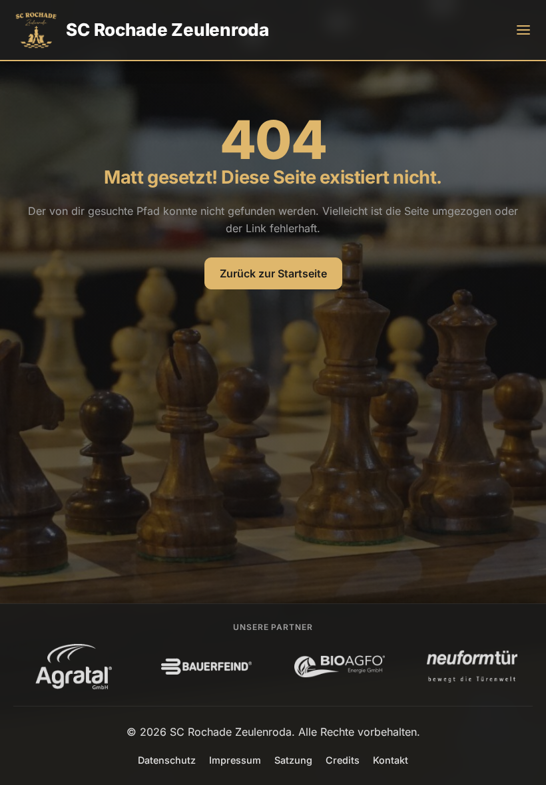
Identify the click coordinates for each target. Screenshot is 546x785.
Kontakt (390, 760)
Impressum (235, 760)
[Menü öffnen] (523, 30)
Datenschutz (167, 760)
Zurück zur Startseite (273, 273)
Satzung (293, 760)
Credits (343, 760)
